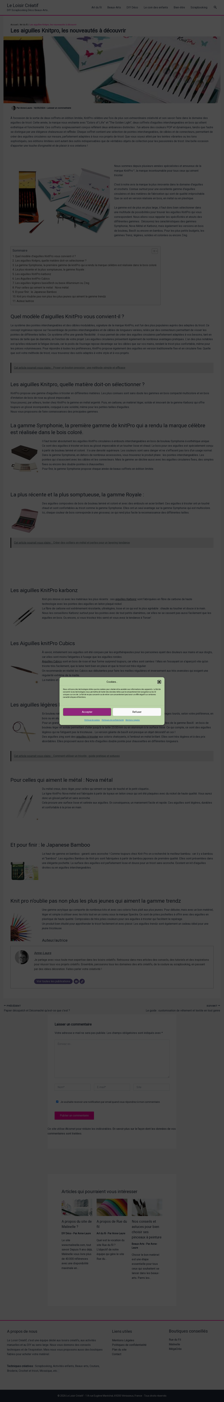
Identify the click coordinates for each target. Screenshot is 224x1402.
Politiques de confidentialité (113, 720)
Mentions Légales (132, 720)
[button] (159, 682)
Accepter (87, 712)
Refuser (137, 712)
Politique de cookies (92, 720)
